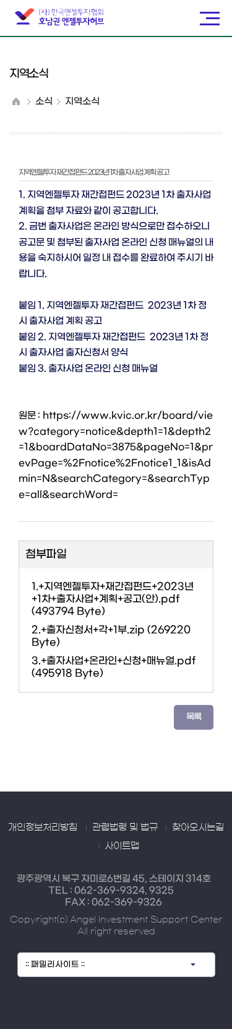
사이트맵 (122, 845)
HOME (16, 101)
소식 (44, 101)
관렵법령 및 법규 (125, 827)
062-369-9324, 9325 (124, 891)
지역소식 (82, 101)
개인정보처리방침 (42, 827)
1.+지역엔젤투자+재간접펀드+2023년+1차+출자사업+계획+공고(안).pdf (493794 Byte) (113, 599)
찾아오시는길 (198, 827)
